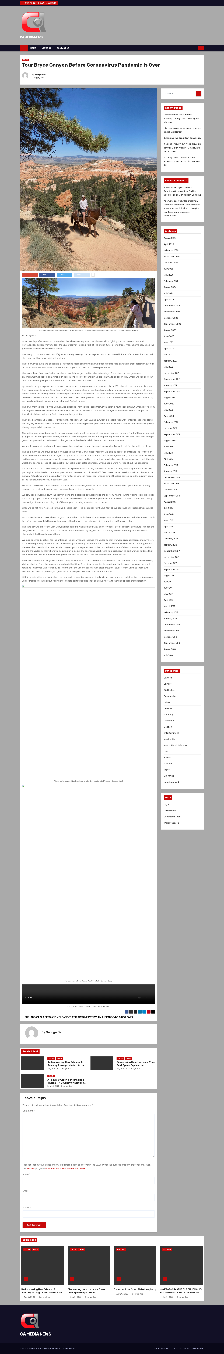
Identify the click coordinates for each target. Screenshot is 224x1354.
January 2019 (170, 471)
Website (27, 1207)
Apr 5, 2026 (168, 1297)
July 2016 (168, 655)
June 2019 (168, 446)
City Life (51, 1058)
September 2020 (172, 391)
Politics (167, 757)
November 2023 (172, 311)
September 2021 (172, 379)
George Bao (40, 74)
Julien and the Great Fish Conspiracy (182, 137)
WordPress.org (171, 822)
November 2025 (172, 256)
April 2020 (169, 416)
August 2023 (170, 330)
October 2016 (170, 636)
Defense (168, 708)
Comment (29, 1110)
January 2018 (170, 544)
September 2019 (172, 434)
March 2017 (169, 606)
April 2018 (168, 526)
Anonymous (170, 200)
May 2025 (168, 274)
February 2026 (171, 250)
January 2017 (170, 618)
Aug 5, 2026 (53, 1068)
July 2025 (168, 268)
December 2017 (172, 550)
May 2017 (168, 594)
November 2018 (172, 483)
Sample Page (197, 1348)
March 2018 (169, 532)
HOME (33, 48)
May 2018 (168, 520)
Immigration (170, 739)
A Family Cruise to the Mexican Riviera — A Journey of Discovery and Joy (66, 1082)
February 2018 (171, 538)
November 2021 (171, 373)
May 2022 (168, 366)
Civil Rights (169, 690)
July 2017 (168, 581)
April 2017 (168, 600)
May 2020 (168, 409)
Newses (58, 1348)
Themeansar (69, 1348)
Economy (168, 714)
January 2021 (170, 385)
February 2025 (171, 281)
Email (26, 1190)
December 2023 (172, 305)
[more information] (93, 275)
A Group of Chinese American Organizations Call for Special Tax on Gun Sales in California (182, 191)
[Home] (24, 48)
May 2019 (168, 452)
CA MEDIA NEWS (31, 37)
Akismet (31, 1168)
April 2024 (169, 299)
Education (169, 720)
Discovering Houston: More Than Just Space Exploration (136, 1064)
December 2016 (172, 624)
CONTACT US (63, 48)
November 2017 (172, 557)
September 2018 (172, 495)
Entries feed (170, 810)
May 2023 (168, 342)
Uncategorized (171, 782)
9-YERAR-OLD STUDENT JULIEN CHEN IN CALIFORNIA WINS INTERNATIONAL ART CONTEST (182, 148)
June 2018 (169, 514)
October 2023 (171, 317)
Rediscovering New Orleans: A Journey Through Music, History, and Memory (66, 1065)
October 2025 (171, 262)
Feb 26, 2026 (53, 1086)
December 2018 (172, 477)
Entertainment (171, 732)
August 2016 (170, 649)
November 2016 (172, 630)
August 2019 (170, 440)
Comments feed (172, 816)
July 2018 (168, 508)
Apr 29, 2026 (122, 1294)
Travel (25, 60)
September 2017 (172, 569)
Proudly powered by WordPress (33, 1348)
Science (168, 763)
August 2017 (170, 575)
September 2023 (172, 324)
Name (26, 1174)
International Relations (175, 745)
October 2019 (170, 428)
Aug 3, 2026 (122, 1068)
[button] (196, 48)
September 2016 (172, 643)
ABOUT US (46, 48)
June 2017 (169, 587)
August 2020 (170, 397)
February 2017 (171, 612)
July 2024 (168, 293)
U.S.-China (169, 775)
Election (168, 726)
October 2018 (170, 489)
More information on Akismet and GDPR (65, 1168)
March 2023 (170, 354)
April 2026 (169, 244)
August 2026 (170, 238)
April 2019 (168, 458)
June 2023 (169, 336)
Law (166, 751)
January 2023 (170, 360)
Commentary (171, 696)
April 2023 (169, 348)
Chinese (168, 677)
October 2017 (170, 563)
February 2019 (171, 465)
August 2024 (170, 287)
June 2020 (169, 403)
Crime (167, 702)
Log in (166, 804)
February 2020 (171, 422)
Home (156, 1348)
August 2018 (170, 501)
